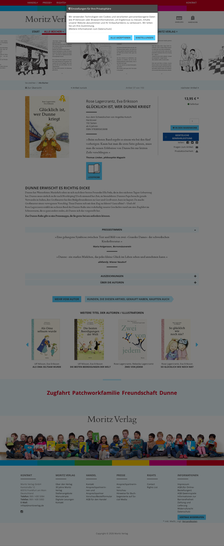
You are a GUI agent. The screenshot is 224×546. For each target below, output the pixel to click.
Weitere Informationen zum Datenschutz (90, 28)
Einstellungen (144, 37)
